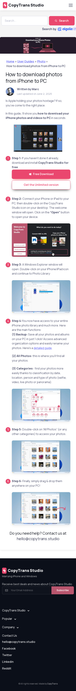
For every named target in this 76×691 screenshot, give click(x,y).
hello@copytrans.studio (38, 538)
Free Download (43, 174)
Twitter (7, 655)
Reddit (6, 668)
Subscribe (63, 590)
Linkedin (8, 662)
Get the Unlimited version (41, 185)
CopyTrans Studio (26, 5)
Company (8, 627)
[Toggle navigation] (70, 5)
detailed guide (43, 348)
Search (64, 21)
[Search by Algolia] (59, 29)
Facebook (9, 648)
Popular (7, 619)
